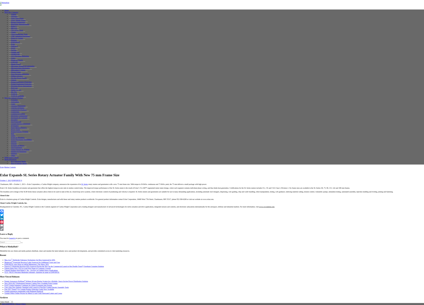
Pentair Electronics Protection (21, 82)
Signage (14, 144)
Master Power (16, 64)
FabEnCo (14, 46)
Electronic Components (19, 116)
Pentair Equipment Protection (21, 84)
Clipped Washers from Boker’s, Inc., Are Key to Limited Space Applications (31, 270)
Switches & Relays (17, 146)
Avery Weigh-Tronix (18, 20)
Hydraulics (15, 126)
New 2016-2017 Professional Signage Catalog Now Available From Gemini (31, 283)
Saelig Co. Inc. (16, 90)
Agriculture (15, 102)
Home (6, 10)
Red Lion (14, 88)
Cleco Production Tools (19, 34)
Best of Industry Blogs (19, 163)
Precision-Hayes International (21, 86)
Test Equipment (16, 148)
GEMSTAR (15, 54)
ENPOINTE (15, 42)
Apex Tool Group (17, 18)
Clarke (13, 32)
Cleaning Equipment (18, 106)
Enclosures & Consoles (19, 118)
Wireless (14, 153)
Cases (13, 104)
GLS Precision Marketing (20, 56)
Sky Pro (14, 92)
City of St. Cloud (17, 30)
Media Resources (10, 159)
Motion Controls (10, 167)
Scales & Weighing (17, 138)
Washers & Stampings (18, 151)
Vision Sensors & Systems (20, 150)
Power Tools (15, 130)
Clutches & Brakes (17, 108)
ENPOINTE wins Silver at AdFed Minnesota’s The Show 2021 (26, 264)
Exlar (13, 44)
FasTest (13, 50)
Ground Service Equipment (20, 124)
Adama (13, 14)
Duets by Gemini (17, 38)
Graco (13, 58)
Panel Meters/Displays (19, 128)
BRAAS (14, 28)
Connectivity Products (18, 110)
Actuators (14, 100)
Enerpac (14, 40)
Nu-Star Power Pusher (19, 78)
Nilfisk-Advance (17, 76)
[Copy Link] (212, 229)
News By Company (11, 12)
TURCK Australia (17, 96)
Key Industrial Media (18, 161)
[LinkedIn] (212, 218)
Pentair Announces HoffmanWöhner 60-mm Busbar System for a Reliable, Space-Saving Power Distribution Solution (46, 281)
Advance (14, 16)
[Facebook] (212, 211)
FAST (13, 48)
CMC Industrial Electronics (20, 36)
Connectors (15, 112)
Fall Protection (16, 122)
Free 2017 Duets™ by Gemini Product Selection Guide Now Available (29, 289)
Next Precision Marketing (20, 74)
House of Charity (17, 60)
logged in (12, 238)
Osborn (13, 80)
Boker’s (14, 26)
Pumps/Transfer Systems (19, 132)
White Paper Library (11, 157)
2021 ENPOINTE (8, 304)
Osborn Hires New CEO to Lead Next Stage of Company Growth (27, 268)
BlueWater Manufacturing (20, 24)
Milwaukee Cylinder (18, 70)
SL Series (84, 184)
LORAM (14, 62)
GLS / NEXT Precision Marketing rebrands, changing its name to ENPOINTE (31, 272)
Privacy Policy (21, 304)
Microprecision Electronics (20, 68)
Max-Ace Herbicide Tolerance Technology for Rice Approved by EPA (29, 260)
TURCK (14, 94)
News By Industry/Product (13, 98)
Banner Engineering (18, 22)
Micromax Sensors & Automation (22, 66)
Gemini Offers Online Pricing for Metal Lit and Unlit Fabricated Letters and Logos (33, 293)
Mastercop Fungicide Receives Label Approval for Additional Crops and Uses (32, 262)
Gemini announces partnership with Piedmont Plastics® (23, 291)
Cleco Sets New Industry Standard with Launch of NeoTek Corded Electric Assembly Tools (36, 287)
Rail (12, 134)
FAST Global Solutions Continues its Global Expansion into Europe (28, 285)
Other (13, 155)
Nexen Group (16, 72)
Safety (13, 136)
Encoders (14, 120)
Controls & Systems (18, 114)
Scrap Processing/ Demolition (21, 140)
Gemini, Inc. (15, 52)
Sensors (13, 142)
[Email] (212, 225)
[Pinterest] (212, 222)
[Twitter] (212, 215)
